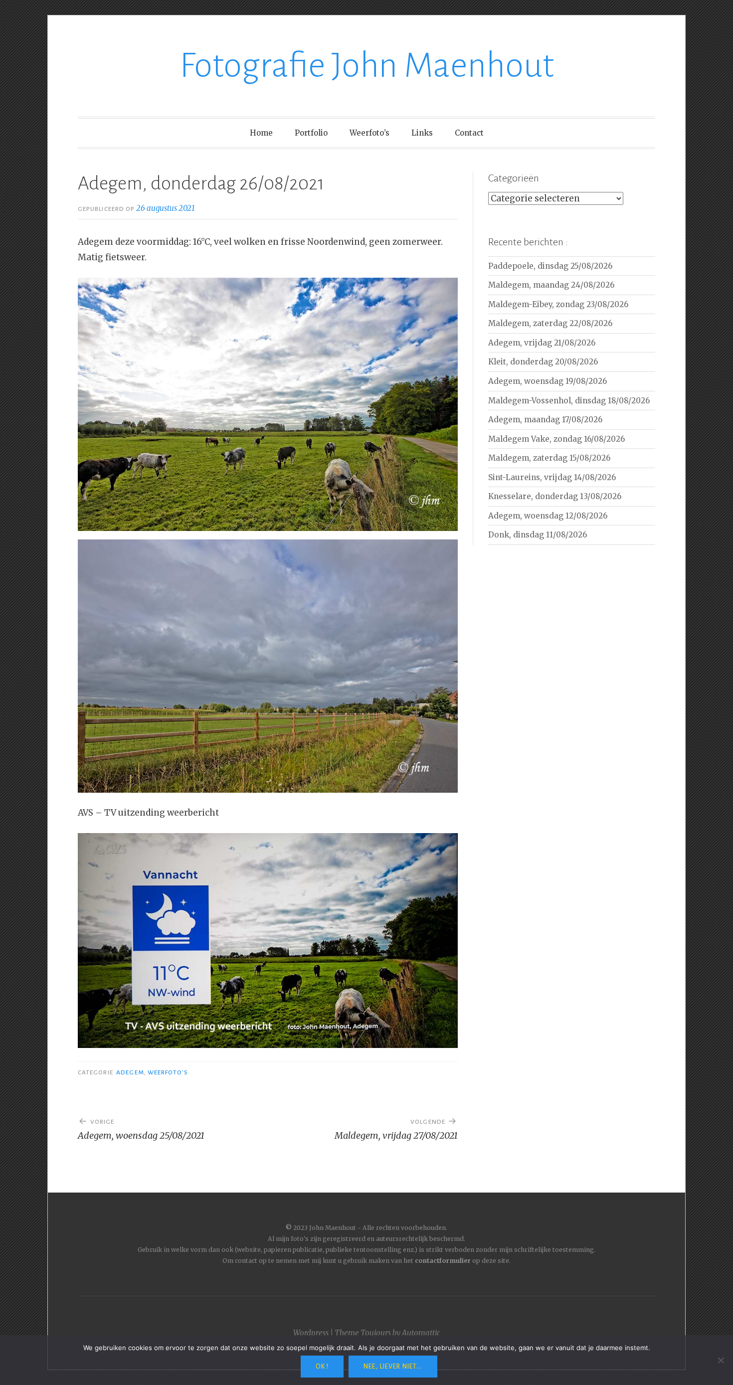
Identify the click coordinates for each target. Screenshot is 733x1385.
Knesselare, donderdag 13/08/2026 (554, 496)
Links (422, 133)
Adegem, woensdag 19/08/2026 (547, 381)
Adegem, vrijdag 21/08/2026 (541, 342)
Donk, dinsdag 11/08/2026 (537, 534)
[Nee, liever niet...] (721, 1360)
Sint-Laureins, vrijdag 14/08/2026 (552, 477)
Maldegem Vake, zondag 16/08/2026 (556, 439)
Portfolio (311, 133)
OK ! (322, 1366)
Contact (469, 133)
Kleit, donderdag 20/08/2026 (543, 361)
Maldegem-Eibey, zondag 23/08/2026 (558, 304)
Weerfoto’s (369, 133)
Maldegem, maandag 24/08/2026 (551, 285)
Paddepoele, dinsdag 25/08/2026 (550, 266)
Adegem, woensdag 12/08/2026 (547, 515)
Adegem (130, 1072)
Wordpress (311, 1333)
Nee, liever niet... (393, 1366)
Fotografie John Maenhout (367, 65)
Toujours (376, 1333)
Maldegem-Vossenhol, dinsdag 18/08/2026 (569, 400)
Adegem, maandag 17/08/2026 (545, 419)
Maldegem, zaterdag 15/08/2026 (549, 458)
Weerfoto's (168, 1072)
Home (261, 133)
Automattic (421, 1333)
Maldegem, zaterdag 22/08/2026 (550, 323)
